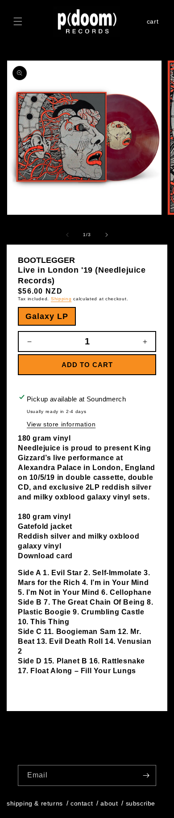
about (109, 803)
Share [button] (37, 687)
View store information (61, 424)
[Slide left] (67, 235)
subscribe (140, 803)
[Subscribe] (146, 775)
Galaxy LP (46, 316)
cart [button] (154, 22)
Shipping (61, 298)
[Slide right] (106, 235)
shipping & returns (35, 803)
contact (81, 803)
